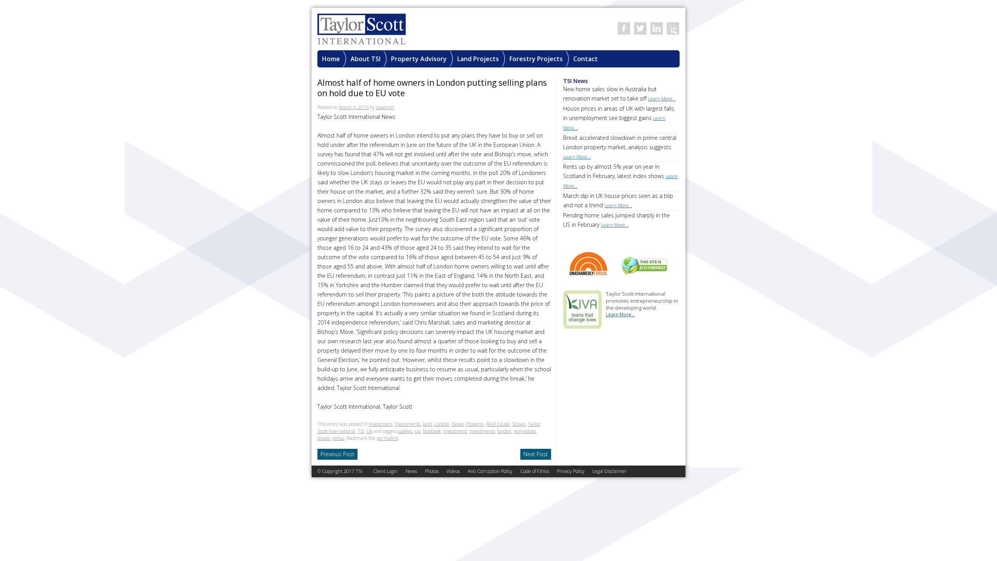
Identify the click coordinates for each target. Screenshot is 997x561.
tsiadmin (385, 107)
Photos (432, 471)
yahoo (338, 438)
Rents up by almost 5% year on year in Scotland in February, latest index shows (620, 176)
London (441, 424)
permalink (387, 438)
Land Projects (478, 59)
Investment (381, 424)
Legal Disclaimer (609, 471)
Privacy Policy (571, 471)
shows (323, 438)
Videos (453, 471)
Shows (518, 424)
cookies (405, 431)
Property (475, 424)
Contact (585, 59)
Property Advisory (419, 59)
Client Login (385, 471)
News (457, 424)
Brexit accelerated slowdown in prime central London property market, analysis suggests (619, 147)
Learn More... (620, 314)
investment (455, 431)
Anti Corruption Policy (490, 471)
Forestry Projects (536, 59)
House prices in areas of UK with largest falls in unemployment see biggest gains (618, 118)
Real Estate (498, 424)
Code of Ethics (534, 471)
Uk (369, 431)
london (504, 431)
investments (408, 424)
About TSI (365, 59)
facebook (432, 431)
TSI (361, 431)
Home (331, 59)
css (418, 431)
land (427, 424)
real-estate (525, 431)
